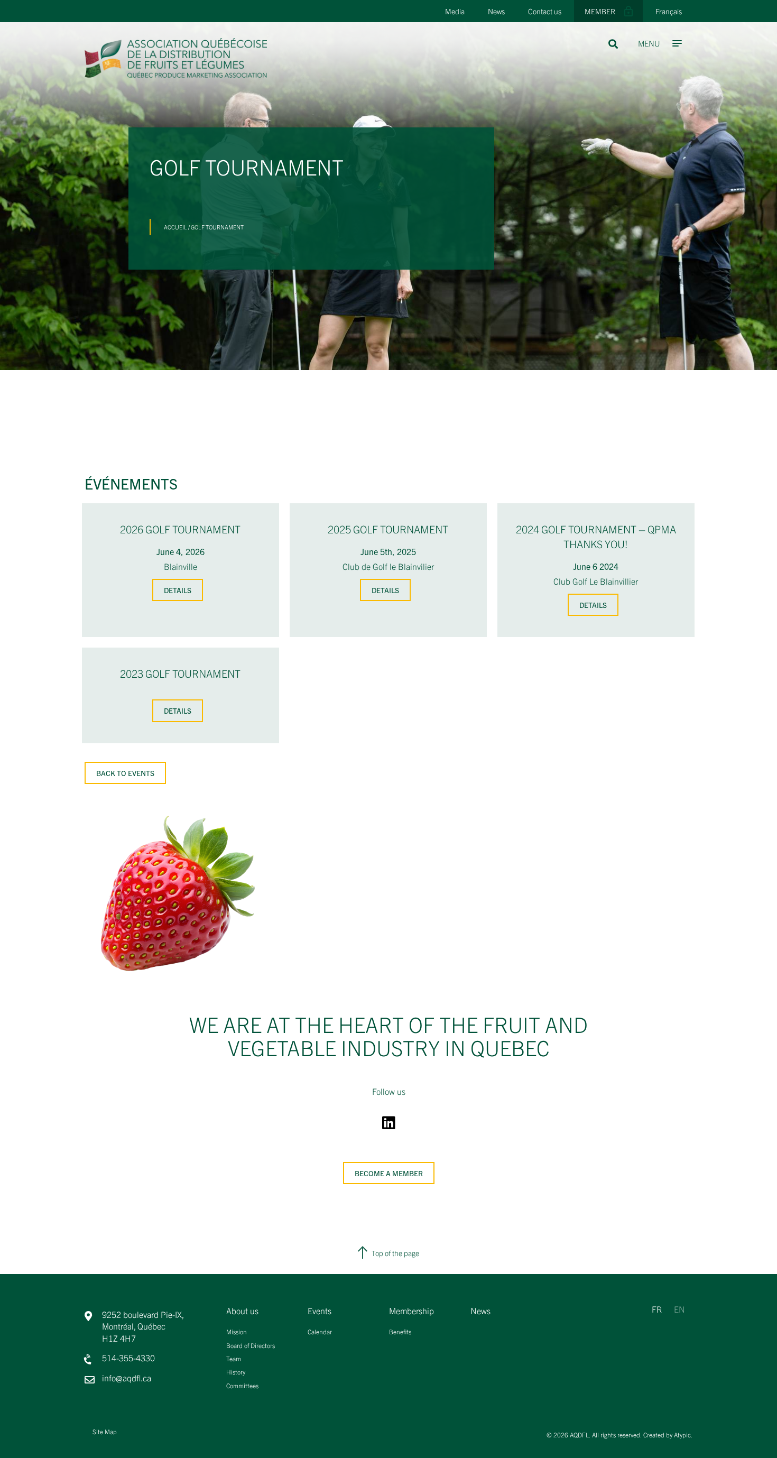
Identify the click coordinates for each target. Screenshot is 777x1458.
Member (600, 11)
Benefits (400, 1331)
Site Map (104, 1431)
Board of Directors (250, 1345)
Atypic (682, 1434)
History (235, 1372)
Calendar (320, 1331)
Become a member (389, 1173)
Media (455, 11)
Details (177, 590)
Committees (242, 1385)
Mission (236, 1331)
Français (668, 11)
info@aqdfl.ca (126, 1377)
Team (233, 1358)
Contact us (544, 11)
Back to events (125, 773)
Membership (411, 1311)
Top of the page (395, 1253)
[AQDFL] (176, 74)
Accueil (175, 226)
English (685, 1306)
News (496, 11)
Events (319, 1311)
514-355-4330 (128, 1357)
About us (242, 1311)
